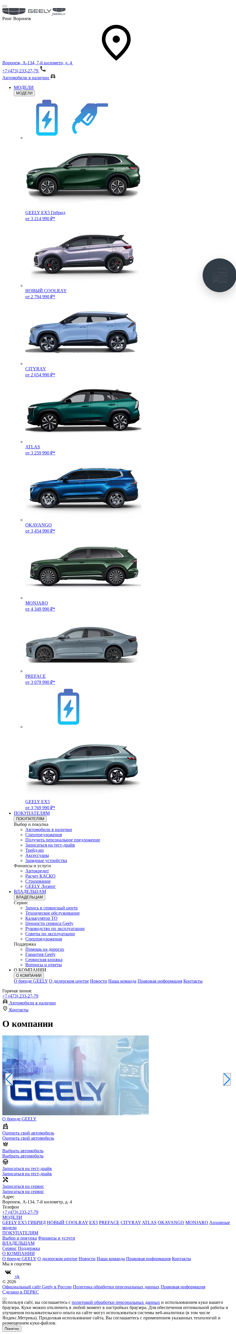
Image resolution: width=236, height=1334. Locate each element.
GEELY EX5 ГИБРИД (24, 1222)
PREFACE (109, 1222)
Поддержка (29, 1248)
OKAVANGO (171, 1222)
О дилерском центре (69, 981)
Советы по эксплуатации (50, 933)
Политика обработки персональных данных (116, 1286)
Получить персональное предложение (62, 839)
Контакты (193, 981)
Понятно (12, 1329)
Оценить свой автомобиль (28, 1138)
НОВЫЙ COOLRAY (67, 1222)
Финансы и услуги (56, 1238)
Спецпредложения (43, 834)
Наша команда (122, 981)
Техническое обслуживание (52, 913)
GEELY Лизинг (40, 886)
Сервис (9, 1248)
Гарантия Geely (40, 954)
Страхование (38, 881)
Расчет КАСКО (40, 876)
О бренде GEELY (31, 981)
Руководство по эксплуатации (55, 928)
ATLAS (149, 1222)
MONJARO (196, 1222)
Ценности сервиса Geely (49, 923)
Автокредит (37, 870)
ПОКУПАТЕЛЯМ (32, 813)
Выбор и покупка (19, 1238)
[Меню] (4, 6)
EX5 (93, 1222)
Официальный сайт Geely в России (37, 1286)
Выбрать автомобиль (22, 1155)
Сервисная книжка (43, 959)
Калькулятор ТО (41, 918)
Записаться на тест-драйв (50, 845)
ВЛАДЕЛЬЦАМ (30, 891)
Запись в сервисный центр (51, 907)
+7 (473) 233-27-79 (20, 996)
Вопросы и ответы (43, 964)
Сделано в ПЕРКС (20, 1292)
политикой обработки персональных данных (116, 1302)
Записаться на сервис (23, 1191)
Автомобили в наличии (48, 829)
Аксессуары (37, 855)
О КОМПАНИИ (28, 975)
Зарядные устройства (46, 860)
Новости (98, 981)
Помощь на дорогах (44, 949)
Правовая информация (160, 981)
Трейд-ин (34, 850)
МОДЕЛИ (24, 87)
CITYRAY (131, 1222)
